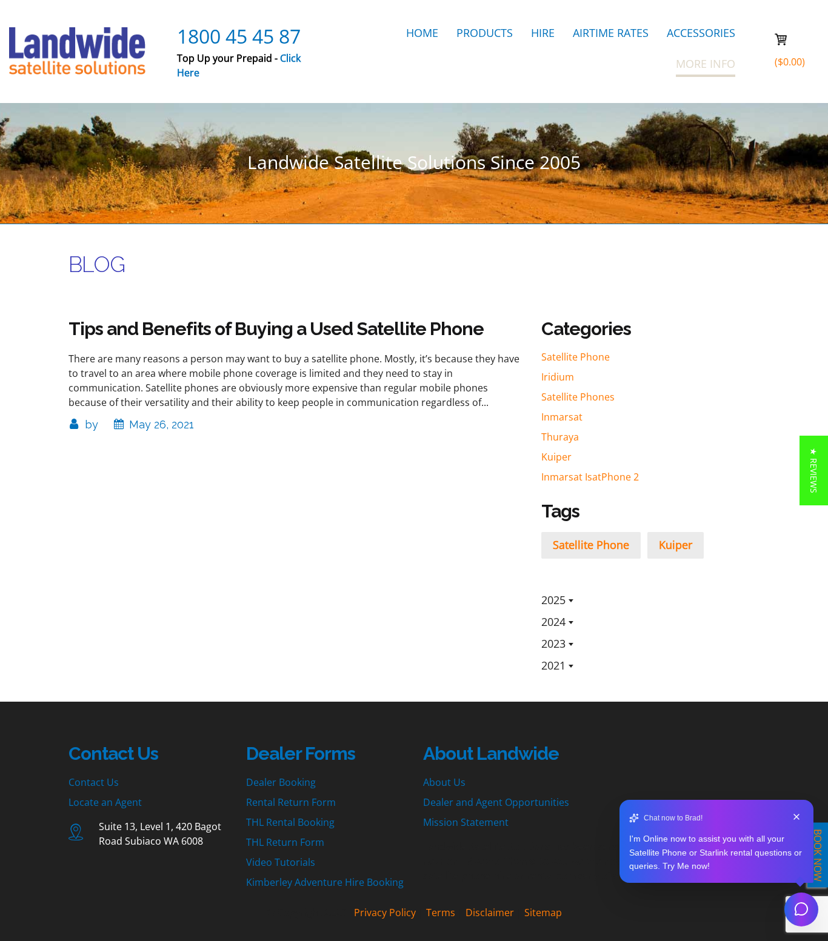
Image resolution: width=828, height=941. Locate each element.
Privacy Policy (385, 912)
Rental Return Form (291, 802)
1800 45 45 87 (239, 36)
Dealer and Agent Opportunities (496, 802)
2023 (553, 643)
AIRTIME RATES (611, 32)
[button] (814, 470)
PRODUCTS (484, 32)
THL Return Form (285, 842)
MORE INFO (705, 63)
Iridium (557, 377)
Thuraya (560, 437)
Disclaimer (490, 912)
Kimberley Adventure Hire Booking (325, 882)
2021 (553, 665)
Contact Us (93, 782)
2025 (553, 600)
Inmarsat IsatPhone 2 (590, 477)
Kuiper (556, 457)
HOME (422, 32)
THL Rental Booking (290, 822)
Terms (440, 912)
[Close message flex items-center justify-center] (796, 818)
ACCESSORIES (701, 32)
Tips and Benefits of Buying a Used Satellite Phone (276, 328)
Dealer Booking (281, 782)
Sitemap (543, 912)
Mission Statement (466, 822)
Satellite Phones (578, 397)
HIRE (543, 32)
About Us (444, 782)
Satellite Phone (575, 357)
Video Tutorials (280, 862)
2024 (553, 621)
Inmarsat (562, 417)
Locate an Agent (105, 802)
